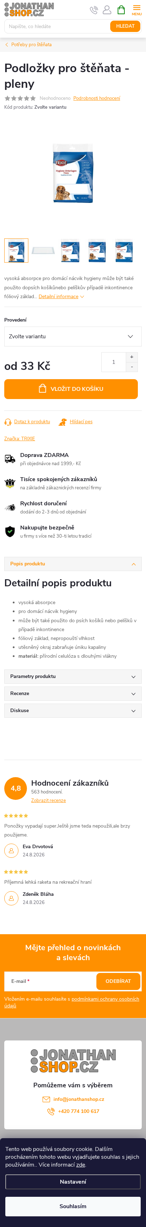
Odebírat (118, 981)
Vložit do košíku (77, 389)
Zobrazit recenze (48, 800)
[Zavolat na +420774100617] (94, 10)
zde (80, 1165)
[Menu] (136, 9)
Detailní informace (58, 296)
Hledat (125, 26)
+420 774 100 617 (78, 1111)
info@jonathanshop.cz (79, 1099)
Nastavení (73, 1182)
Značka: (19, 439)
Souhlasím (73, 1206)
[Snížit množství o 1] (131, 367)
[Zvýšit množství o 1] (131, 357)
